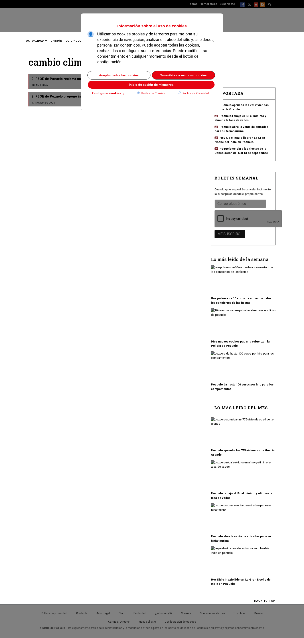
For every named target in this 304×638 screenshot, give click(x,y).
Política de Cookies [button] (153, 93)
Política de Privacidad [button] (195, 93)
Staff (122, 613)
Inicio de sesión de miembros (151, 84)
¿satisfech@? (163, 613)
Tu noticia (239, 613)
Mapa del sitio (147, 621)
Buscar (258, 613)
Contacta (81, 613)
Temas (192, 4)
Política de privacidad (54, 613)
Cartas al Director (119, 621)
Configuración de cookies (180, 621)
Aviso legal (103, 613)
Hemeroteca (208, 4)
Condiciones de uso (212, 613)
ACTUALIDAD (35, 40)
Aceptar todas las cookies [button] (119, 75)
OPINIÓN (56, 40)
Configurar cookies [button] (108, 93)
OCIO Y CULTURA (77, 40)
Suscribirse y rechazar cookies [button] (183, 75)
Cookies (186, 613)
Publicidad (140, 613)
